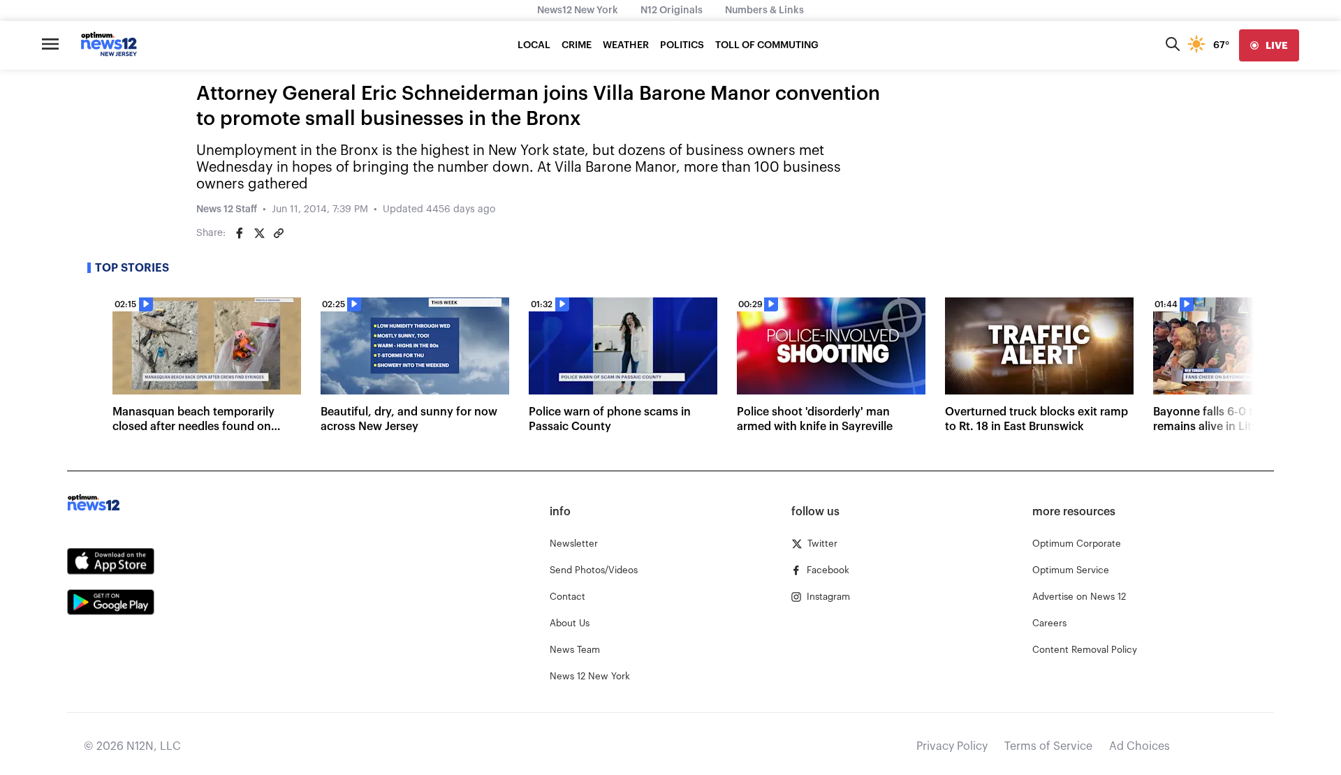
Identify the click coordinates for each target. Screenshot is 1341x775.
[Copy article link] (278, 233)
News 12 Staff (226, 209)
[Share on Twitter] (259, 233)
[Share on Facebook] (239, 233)
